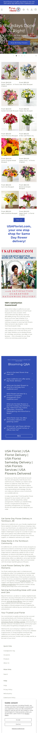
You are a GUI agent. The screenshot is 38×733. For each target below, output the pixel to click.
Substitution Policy (9, 697)
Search (6, 674)
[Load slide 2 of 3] (19, 56)
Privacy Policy (8, 689)
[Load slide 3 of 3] (22, 56)
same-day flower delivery (14, 601)
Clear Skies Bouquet (26, 84)
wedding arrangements (8, 584)
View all (19, 220)
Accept (18, 720)
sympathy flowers (25, 581)
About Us (6, 663)
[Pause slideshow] (36, 56)
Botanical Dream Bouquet (25, 187)
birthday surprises (19, 622)
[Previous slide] (13, 56)
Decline (18, 724)
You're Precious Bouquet (9, 136)
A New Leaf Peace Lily (26, 136)
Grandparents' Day (9, 651)
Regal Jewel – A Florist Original (26, 214)
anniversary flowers (7, 622)
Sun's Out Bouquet (7, 187)
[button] (28, 10)
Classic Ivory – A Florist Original (27, 161)
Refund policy (8, 693)
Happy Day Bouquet (26, 111)
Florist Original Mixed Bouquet (8, 161)
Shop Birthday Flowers (19, 43)
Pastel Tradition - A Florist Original (10, 85)
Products (6, 659)
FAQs (5, 685)
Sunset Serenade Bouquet (10, 111)
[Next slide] (25, 56)
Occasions (7, 655)
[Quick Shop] (23, 9)
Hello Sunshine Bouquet (9, 213)
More (19, 436)
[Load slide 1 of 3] (16, 56)
